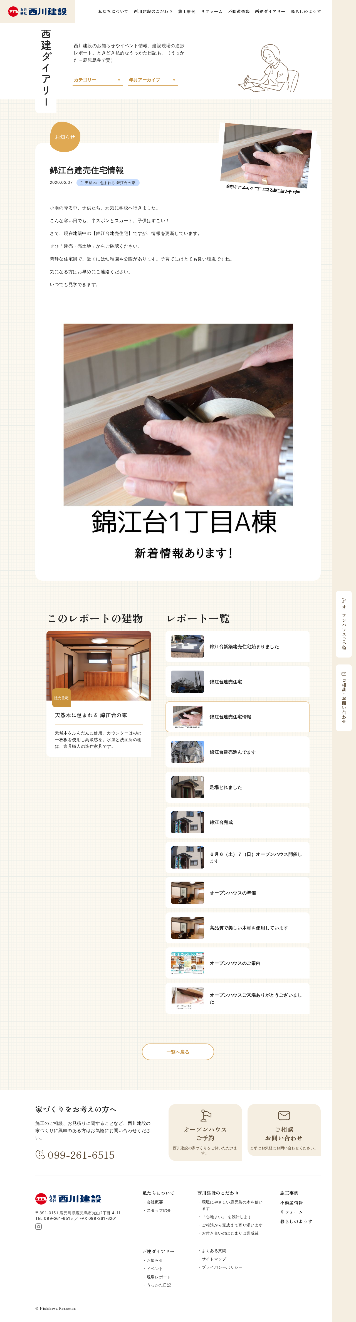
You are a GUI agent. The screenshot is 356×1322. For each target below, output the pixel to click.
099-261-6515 (81, 1154)
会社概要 (155, 1202)
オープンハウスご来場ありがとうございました (256, 998)
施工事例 (187, 11)
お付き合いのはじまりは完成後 (230, 1233)
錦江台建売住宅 (226, 681)
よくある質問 (214, 1250)
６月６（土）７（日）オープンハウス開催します (256, 857)
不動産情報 (239, 11)
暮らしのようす (306, 11)
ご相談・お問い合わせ (344, 701)
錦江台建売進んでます (233, 752)
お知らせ (155, 1260)
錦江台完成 (221, 822)
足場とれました (226, 787)
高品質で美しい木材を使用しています (249, 927)
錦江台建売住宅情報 (230, 716)
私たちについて (113, 11)
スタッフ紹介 (159, 1210)
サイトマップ (214, 1258)
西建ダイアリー (270, 11)
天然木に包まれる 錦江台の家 (110, 182)
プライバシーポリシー (222, 1267)
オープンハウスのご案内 (235, 963)
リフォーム (211, 11)
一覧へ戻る (178, 1052)
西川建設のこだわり (153, 11)
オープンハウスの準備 (233, 892)
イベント (155, 1268)
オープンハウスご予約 (344, 627)
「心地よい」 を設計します (227, 1216)
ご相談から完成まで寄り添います (232, 1225)
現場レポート (159, 1277)
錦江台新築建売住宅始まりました (244, 646)
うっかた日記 (159, 1285)
